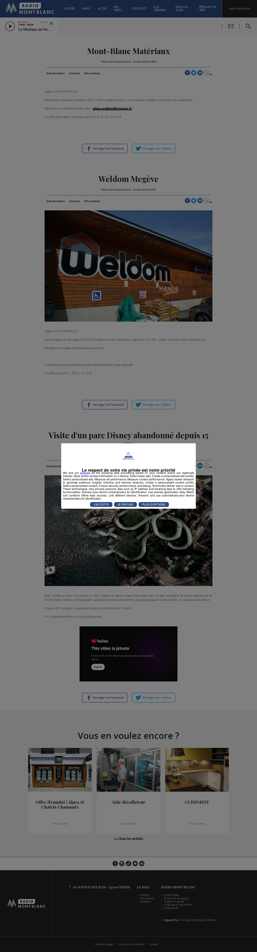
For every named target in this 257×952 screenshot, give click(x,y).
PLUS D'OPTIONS (153, 504)
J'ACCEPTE (101, 504)
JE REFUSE (125, 504)
